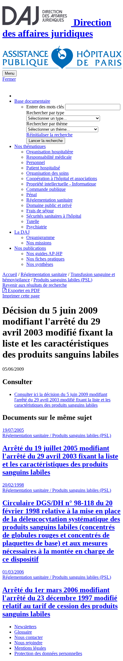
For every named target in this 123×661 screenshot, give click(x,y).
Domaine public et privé (49, 205)
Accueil (9, 274)
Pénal (31, 194)
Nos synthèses (39, 264)
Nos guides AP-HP (44, 253)
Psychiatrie (36, 226)
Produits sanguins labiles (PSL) (62, 279)
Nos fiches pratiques (45, 258)
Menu (9, 73)
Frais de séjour (40, 210)
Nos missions (38, 242)
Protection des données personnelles (48, 653)
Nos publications (30, 248)
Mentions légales (30, 648)
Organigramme (40, 237)
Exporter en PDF (23, 290)
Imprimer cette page (21, 295)
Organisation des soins (47, 173)
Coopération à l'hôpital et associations (61, 178)
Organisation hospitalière (49, 151)
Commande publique (46, 189)
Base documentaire (32, 101)
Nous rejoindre (28, 642)
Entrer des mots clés (45, 106)
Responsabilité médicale (49, 157)
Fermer (9, 79)
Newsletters (25, 626)
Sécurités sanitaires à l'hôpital (53, 216)
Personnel (35, 162)
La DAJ (22, 232)
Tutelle (32, 221)
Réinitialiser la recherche (49, 134)
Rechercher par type (45, 112)
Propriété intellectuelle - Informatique (61, 183)
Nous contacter (28, 637)
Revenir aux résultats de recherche (34, 285)
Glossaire (23, 632)
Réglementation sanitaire (49, 199)
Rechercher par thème (46, 123)
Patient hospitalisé (43, 167)
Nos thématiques (30, 146)
